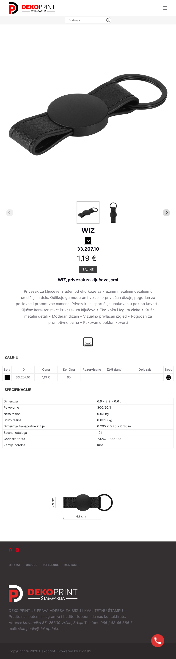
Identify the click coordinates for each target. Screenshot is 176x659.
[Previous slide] (9, 212)
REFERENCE (51, 565)
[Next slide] (166, 212)
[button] (88, 212)
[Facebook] (10, 550)
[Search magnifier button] (108, 20)
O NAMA (14, 565)
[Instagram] (17, 550)
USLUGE (31, 565)
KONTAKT (71, 565)
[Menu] (165, 8)
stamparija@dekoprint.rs (39, 628)
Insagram (48, 616)
